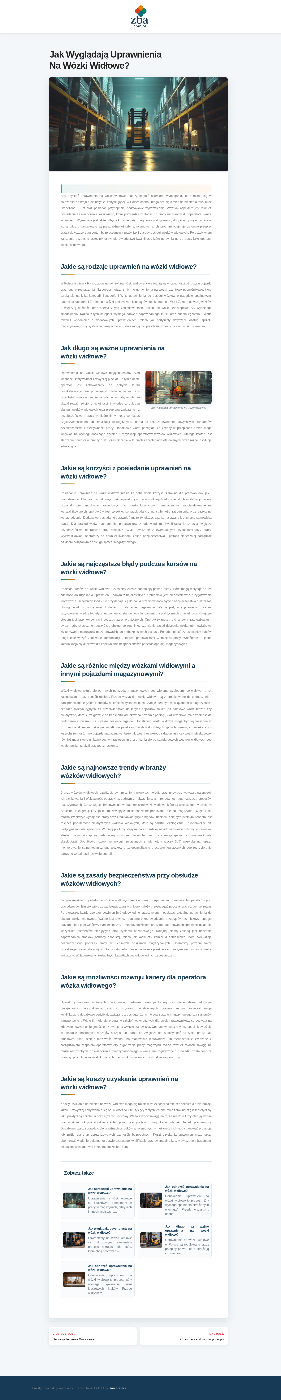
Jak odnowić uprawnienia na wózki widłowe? (187, 1188)
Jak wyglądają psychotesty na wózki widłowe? (110, 1230)
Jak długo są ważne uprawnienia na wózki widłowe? (187, 1230)
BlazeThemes (117, 1388)
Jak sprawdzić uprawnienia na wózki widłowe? (110, 1190)
